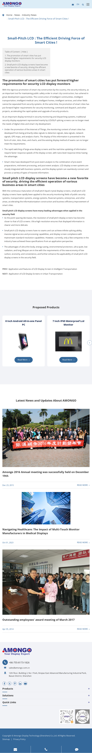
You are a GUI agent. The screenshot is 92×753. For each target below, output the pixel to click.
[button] (89, 342)
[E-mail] (15, 749)
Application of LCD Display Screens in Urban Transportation (36, 273)
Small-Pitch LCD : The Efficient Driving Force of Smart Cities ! (38, 18)
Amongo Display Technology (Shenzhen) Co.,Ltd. (35, 735)
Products (7, 688)
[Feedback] (76, 749)
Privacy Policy (19, 739)
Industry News (29, 15)
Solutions (7, 695)
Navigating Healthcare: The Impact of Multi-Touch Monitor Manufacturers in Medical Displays (41, 531)
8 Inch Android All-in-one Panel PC (23, 322)
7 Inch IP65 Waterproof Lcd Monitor (68, 322)
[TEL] (46, 749)
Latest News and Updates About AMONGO (46, 400)
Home (9, 15)
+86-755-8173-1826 (19, 662)
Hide (24, 51)
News (17, 15)
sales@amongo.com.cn (19, 667)
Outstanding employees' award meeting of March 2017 (38, 619)
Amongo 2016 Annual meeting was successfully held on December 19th (45, 474)
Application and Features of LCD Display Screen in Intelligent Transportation (43, 269)
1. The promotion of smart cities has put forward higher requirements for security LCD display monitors (25, 58)
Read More (23, 359)
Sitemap (6, 739)
